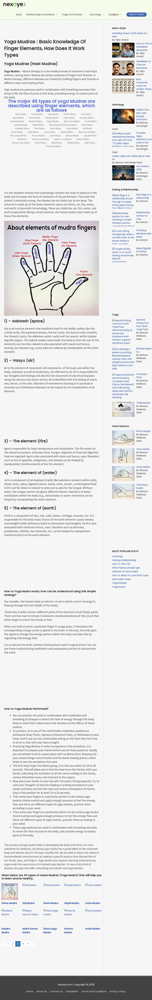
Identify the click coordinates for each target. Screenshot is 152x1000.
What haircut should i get (126, 567)
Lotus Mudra (92, 903)
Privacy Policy (118, 991)
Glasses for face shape (125, 571)
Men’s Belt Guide (121, 579)
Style (19, 14)
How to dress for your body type (130, 575)
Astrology (95, 14)
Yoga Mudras (119, 582)
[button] (136, 14)
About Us (41, 991)
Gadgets (114, 14)
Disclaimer (72, 991)
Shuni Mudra (50, 903)
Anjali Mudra (71, 903)
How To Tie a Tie (121, 563)
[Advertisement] (54, 23)
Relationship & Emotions (40, 14)
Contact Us (56, 991)
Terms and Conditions (94, 991)
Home (29, 991)
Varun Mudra (9, 903)
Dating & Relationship (124, 560)
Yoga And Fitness (72, 14)
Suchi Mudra (92, 928)
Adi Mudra (28, 903)
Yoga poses (118, 586)
